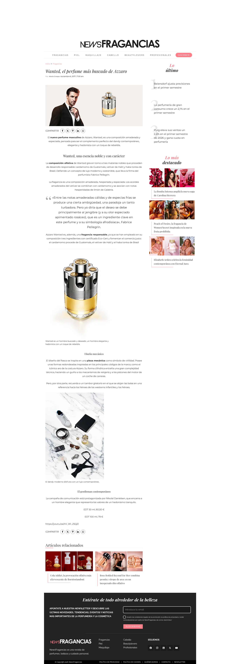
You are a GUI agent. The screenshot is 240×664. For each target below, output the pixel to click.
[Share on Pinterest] (73, 131)
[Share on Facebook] (62, 131)
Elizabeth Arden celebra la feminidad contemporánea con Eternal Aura (173, 261)
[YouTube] (176, 648)
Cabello (127, 639)
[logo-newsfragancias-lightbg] (120, 44)
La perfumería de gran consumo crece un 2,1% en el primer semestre (172, 108)
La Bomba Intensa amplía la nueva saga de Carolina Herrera (174, 193)
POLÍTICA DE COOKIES (132, 662)
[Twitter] (170, 648)
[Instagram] (157, 648)
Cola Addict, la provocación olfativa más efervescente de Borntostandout (70, 577)
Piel (100, 643)
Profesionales (130, 647)
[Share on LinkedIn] (78, 131)
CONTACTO (166, 662)
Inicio (47, 64)
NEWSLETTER (179, 662)
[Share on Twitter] (67, 131)
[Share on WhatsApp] (83, 131)
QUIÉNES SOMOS (151, 662)
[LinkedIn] (163, 648)
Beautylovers (130, 643)
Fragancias (57, 64)
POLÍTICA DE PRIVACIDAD (109, 662)
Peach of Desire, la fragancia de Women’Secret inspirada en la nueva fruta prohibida (173, 227)
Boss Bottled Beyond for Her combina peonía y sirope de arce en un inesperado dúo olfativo (120, 579)
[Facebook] (150, 648)
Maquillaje (104, 647)
